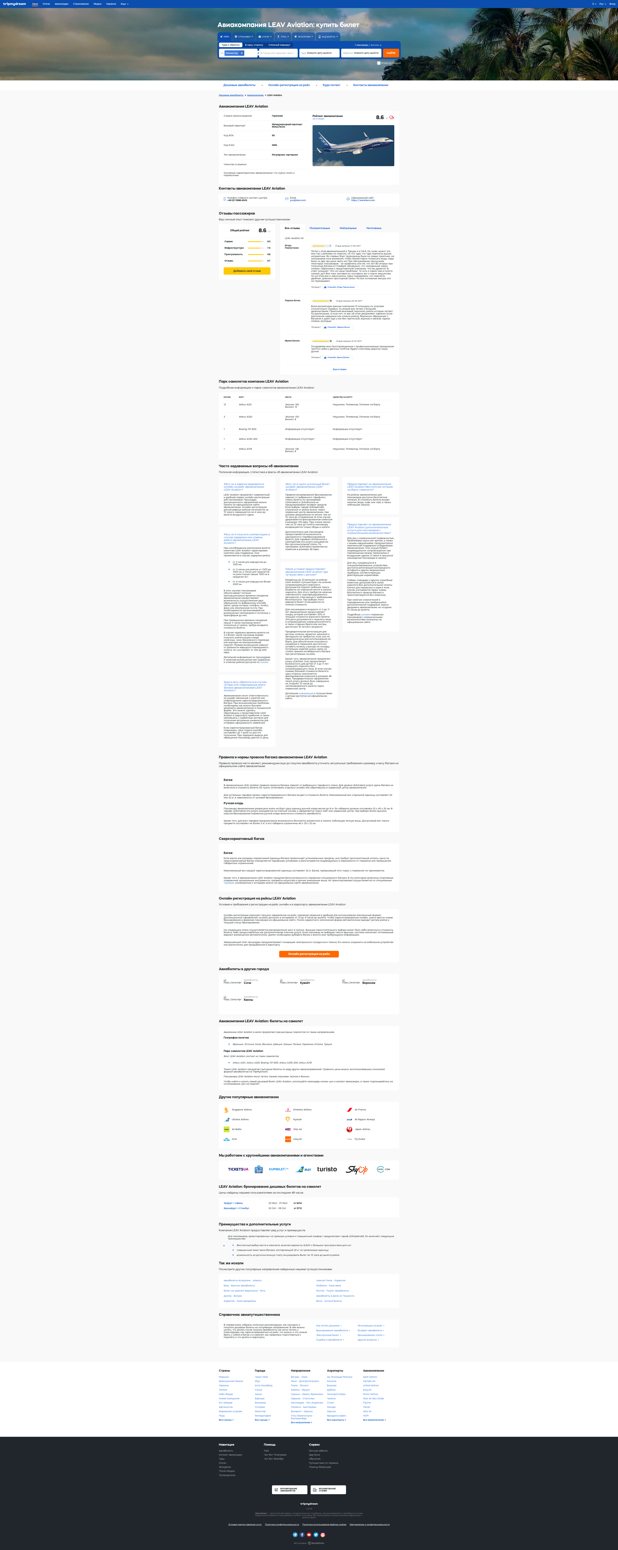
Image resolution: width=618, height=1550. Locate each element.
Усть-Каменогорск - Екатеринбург (302, 1417)
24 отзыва (318, 119)
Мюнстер (260, 1411)
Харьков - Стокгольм (302, 1398)
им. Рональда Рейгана (339, 1377)
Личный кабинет (318, 1451)
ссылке (264, 662)
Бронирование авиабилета (332, 1330)
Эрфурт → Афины (233, 1203)
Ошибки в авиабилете (329, 1340)
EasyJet (367, 1390)
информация (306, 693)
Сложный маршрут (279, 45)
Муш (257, 1381)
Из (222, 53)
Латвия (223, 1390)
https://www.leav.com (363, 200)
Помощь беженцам (320, 1467)
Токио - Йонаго (300, 1385)
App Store (314, 1455)
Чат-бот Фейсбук (274, 1459)
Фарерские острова (230, 1411)
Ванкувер (260, 1403)
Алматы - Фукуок (300, 1390)
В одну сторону (254, 45)
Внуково (332, 1385)
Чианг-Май (261, 1377)
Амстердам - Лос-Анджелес (307, 1403)
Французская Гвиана (231, 1381)
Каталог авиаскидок (230, 1455)
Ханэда (331, 1407)
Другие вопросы (367, 1340)
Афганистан (226, 1407)
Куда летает (331, 85)
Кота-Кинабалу (263, 1385)
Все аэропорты (336, 1420)
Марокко (224, 1377)
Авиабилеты (226, 1451)
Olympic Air (369, 1381)
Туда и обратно (231, 45)
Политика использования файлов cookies (324, 1524)
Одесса (331, 1411)
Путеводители (227, 1475)
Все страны (225, 1420)
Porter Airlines (370, 1394)
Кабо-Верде (226, 1394)
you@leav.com (298, 200)
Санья (258, 1390)
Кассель (331, 1381)
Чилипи (331, 1398)
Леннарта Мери (336, 1394)
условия (365, 614)
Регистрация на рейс (370, 1326)
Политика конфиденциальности (282, 1524)
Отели (222, 1463)
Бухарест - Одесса (302, 1411)
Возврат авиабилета (370, 1330)
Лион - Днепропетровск (305, 1381)
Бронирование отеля (370, 1335)
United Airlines (371, 1385)
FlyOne (367, 1403)
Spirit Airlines (370, 1377)
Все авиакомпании (373, 1420)
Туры (222, 1459)
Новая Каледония (229, 1398)
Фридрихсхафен (336, 1416)
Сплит (330, 1403)
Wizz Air (367, 1411)
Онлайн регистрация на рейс (289, 85)
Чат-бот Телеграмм (275, 1455)
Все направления (301, 1422)
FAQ (266, 1451)
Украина (224, 1385)
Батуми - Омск (299, 1377)
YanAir (366, 1407)
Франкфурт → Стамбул (236, 1208)
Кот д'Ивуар (225, 1403)
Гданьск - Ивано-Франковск (307, 1394)
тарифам (229, 883)
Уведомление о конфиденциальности (370, 1524)
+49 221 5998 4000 (237, 200)
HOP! (366, 1416)
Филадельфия (263, 1416)
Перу (222, 1416)
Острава (260, 1407)
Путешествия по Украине (323, 1463)
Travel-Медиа (227, 1471)
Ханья (258, 1394)
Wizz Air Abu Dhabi (373, 1398)
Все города (261, 1420)
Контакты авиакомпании (370, 85)
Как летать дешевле (327, 1326)
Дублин (331, 1390)
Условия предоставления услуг (245, 1524)
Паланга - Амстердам (303, 1407)
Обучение (315, 1459)
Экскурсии (225, 1467)
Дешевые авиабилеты (239, 85)
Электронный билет (327, 1335)
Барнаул (259, 1398)
